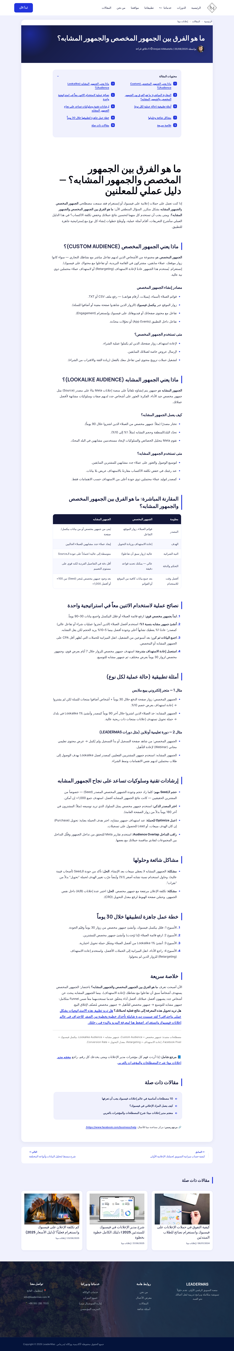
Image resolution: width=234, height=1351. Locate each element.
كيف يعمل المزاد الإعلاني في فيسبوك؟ (151, 1105)
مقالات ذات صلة (100, 125)
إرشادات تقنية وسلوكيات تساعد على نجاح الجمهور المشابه (86, 108)
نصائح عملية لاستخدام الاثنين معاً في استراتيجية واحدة (83, 97)
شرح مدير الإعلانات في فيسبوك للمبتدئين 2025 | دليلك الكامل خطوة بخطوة (118, 1232)
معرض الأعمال (144, 1297)
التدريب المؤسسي (90, 1309)
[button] (162, 8)
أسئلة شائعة (143, 1309)
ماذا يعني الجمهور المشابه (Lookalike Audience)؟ (88, 85)
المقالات (106, 7)
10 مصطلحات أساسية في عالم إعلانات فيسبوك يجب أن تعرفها (137, 1098)
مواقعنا (135, 7)
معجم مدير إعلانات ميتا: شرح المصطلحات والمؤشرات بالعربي (138, 1113)
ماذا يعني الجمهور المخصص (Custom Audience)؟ (150, 85)
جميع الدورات (90, 1297)
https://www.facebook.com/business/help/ (111, 1127)
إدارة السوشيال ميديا (90, 1303)
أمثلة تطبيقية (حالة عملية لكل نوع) (152, 106)
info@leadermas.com (35, 1297)
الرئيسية (196, 7)
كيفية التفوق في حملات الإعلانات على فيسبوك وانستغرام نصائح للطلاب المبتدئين (183, 1232)
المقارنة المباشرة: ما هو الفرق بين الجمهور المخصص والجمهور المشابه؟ (148, 97)
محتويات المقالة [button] (168, 76)
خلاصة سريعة (164, 125)
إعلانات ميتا (182, 21)
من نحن (121, 7)
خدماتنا (167, 7)
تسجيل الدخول (86, 7)
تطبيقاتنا (149, 7)
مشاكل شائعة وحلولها (159, 117)
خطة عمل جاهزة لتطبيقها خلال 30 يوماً (88, 117)
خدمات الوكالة (90, 1292)
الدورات (181, 7)
